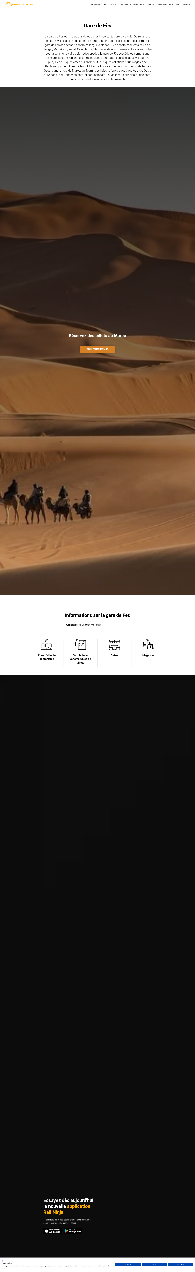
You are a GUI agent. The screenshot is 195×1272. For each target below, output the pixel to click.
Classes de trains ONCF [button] (132, 4)
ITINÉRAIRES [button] (94, 4)
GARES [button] (151, 4)
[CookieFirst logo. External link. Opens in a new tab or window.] (2, 1261)
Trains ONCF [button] (110, 4)
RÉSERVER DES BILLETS (168, 4)
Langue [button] (186, 4)
